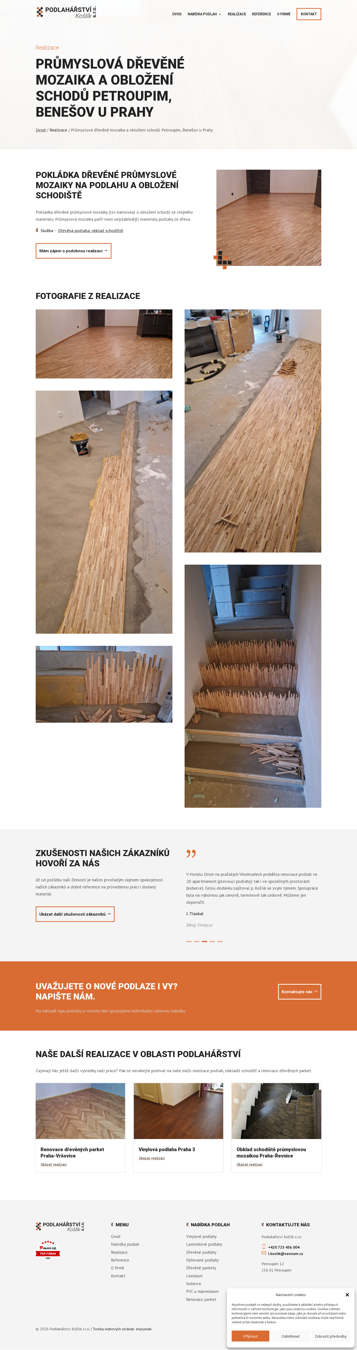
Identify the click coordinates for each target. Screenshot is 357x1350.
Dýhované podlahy (202, 1260)
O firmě (283, 14)
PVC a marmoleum (202, 1291)
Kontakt (309, 14)
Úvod (177, 14)
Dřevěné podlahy (201, 1252)
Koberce (193, 1283)
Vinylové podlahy (201, 1236)
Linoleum (194, 1276)
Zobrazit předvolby (331, 1336)
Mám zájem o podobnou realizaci (70, 250)
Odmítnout (291, 1336)
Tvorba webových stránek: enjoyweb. (122, 1328)
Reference (261, 14)
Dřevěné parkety (201, 1268)
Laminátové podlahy (204, 1244)
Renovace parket (201, 1299)
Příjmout (250, 1336)
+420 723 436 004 (283, 1247)
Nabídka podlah (202, 14)
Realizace (237, 14)
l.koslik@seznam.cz (285, 1253)
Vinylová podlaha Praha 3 (167, 1149)
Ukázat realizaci (54, 1164)
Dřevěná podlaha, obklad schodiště (90, 230)
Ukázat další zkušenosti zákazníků (72, 914)
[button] (347, 1294)
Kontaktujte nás (297, 991)
